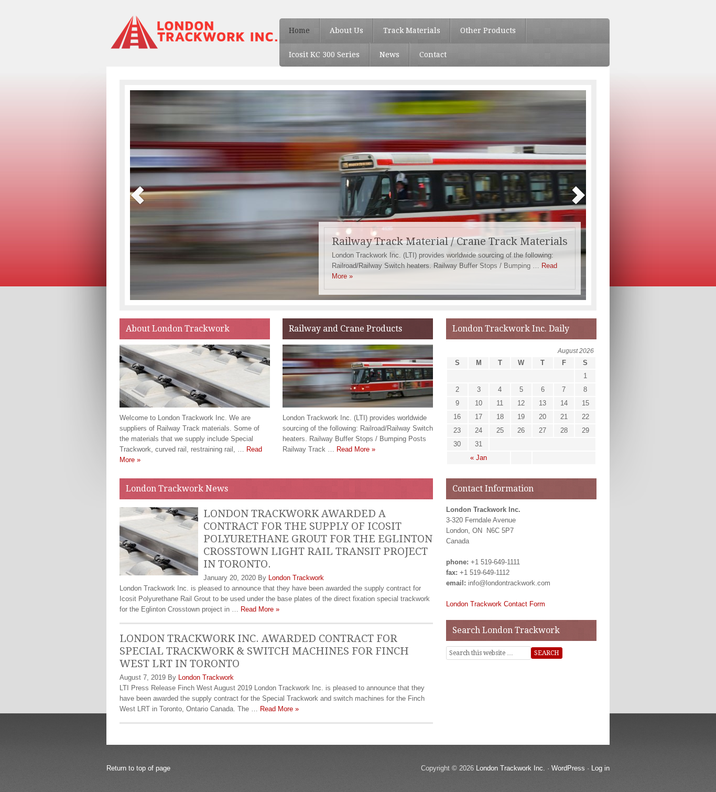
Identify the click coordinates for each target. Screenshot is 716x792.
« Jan (478, 458)
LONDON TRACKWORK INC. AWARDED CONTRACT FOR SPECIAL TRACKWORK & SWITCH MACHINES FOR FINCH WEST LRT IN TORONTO (264, 651)
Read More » (356, 449)
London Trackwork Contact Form (495, 604)
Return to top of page (138, 768)
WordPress (568, 768)
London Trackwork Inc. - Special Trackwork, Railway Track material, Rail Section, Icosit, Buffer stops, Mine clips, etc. (185, 31)
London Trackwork (296, 578)
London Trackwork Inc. (510, 768)
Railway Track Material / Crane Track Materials (450, 241)
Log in (600, 768)
